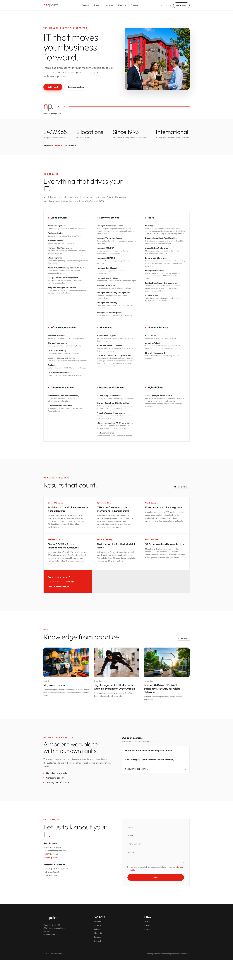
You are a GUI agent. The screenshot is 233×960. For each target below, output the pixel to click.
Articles (109, 5)
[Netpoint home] (51, 5)
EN (166, 5)
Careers (134, 5)
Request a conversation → (59, 586)
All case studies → (182, 486)
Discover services (76, 87)
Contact (97, 941)
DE (162, 5)
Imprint (147, 929)
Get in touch (181, 5)
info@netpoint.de (51, 857)
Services (85, 5)
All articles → (184, 638)
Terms (147, 921)
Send (156, 877)
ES (169, 5)
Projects (97, 5)
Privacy (147, 925)
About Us (122, 5)
